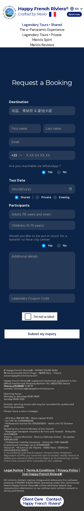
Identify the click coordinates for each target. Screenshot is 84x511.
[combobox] (17, 155)
